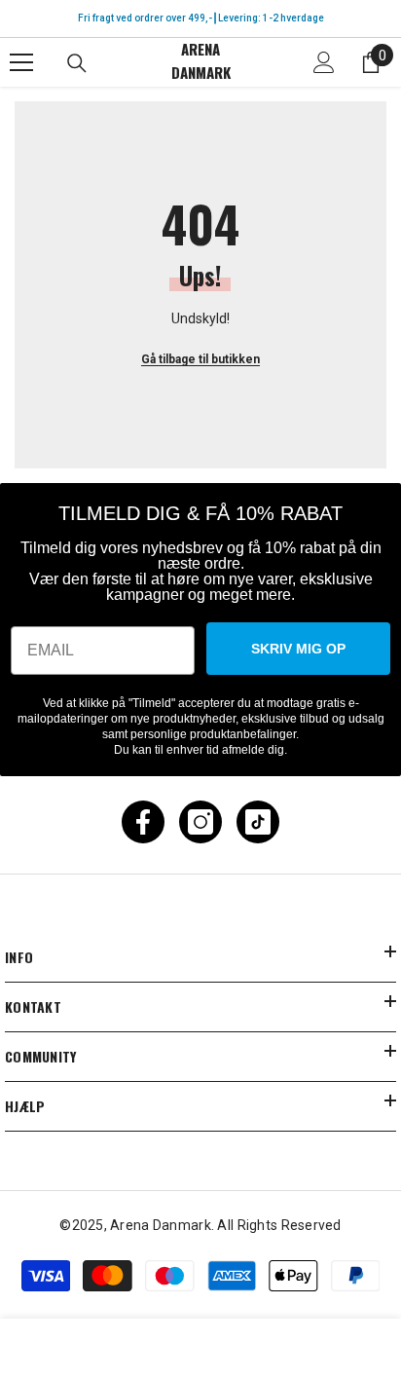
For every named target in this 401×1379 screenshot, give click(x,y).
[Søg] (77, 63)
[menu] (21, 62)
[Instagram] (200, 822)
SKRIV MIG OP (298, 648)
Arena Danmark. (163, 1225)
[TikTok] (258, 822)
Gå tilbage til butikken (200, 359)
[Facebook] (143, 822)
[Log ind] (324, 62)
